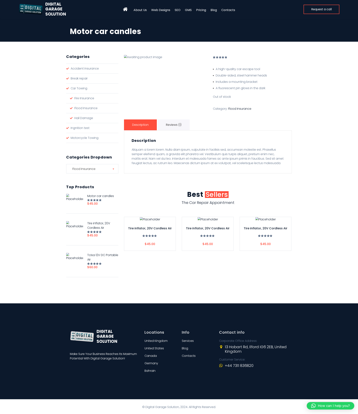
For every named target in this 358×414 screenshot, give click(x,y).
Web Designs (160, 10)
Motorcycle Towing (84, 138)
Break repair (79, 78)
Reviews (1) (173, 125)
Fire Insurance (84, 98)
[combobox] (92, 168)
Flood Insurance (239, 109)
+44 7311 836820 (239, 365)
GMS (188, 10)
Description (140, 125)
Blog (214, 10)
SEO (177, 10)
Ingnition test (80, 128)
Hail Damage (83, 118)
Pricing (201, 10)
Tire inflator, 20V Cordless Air (150, 228)
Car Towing (79, 88)
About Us (140, 10)
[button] (330, 406)
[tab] (141, 124)
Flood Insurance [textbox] (82, 169)
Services (188, 341)
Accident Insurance (85, 68)
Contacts (228, 10)
